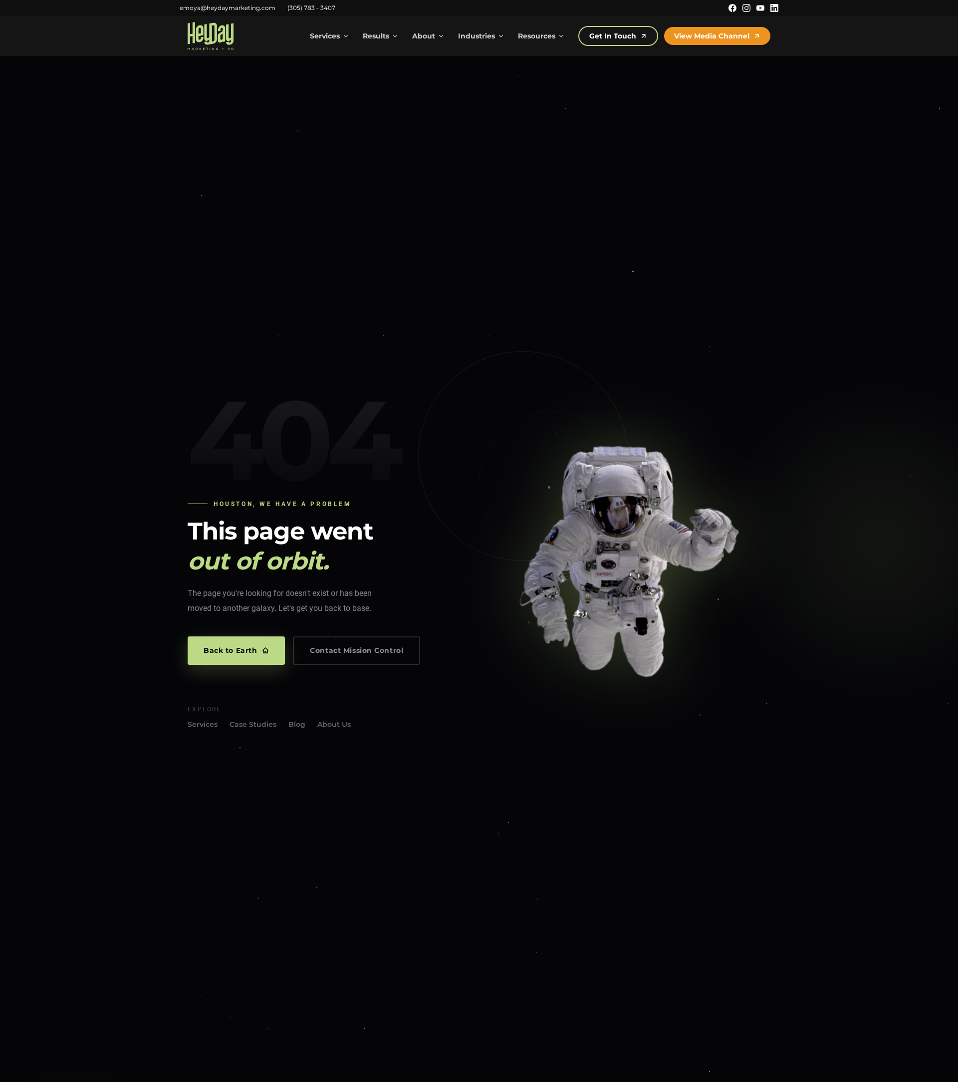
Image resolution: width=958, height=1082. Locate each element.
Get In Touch (612, 35)
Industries (476, 35)
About (423, 35)
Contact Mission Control (356, 650)
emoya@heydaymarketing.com (227, 7)
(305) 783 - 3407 (311, 7)
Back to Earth (230, 650)
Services (325, 35)
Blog (296, 724)
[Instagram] (746, 8)
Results (376, 35)
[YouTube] (760, 8)
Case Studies (253, 724)
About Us (334, 724)
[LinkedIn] (774, 8)
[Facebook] (732, 8)
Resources (536, 35)
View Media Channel (711, 35)
